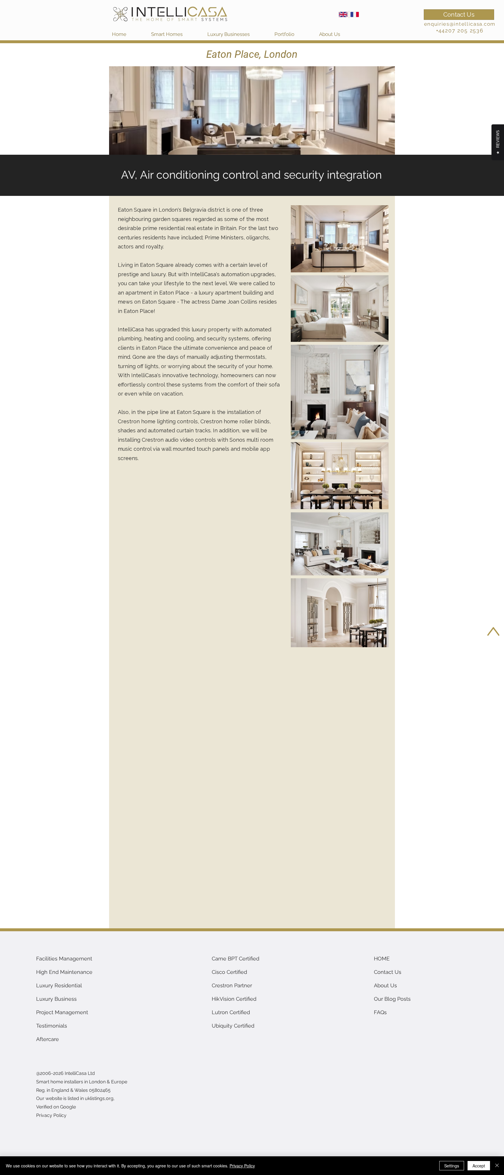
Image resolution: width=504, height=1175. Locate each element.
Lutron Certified (231, 1012)
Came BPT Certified (235, 958)
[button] (176, 34)
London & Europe (108, 1082)
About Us (385, 985)
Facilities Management (64, 958)
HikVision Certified (234, 999)
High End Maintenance (64, 972)
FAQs (380, 1012)
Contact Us (387, 972)
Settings (451, 1166)
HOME (382, 958)
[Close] (497, 1165)
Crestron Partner (232, 985)
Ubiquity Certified (233, 1026)
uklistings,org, (100, 1098)
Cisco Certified (229, 972)
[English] (343, 14)
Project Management (62, 1012)
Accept (479, 1166)
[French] (354, 14)
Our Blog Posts (392, 999)
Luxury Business (56, 999)
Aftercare (47, 1039)
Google (68, 1107)
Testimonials (51, 1026)
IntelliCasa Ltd (80, 1073)
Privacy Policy (242, 1166)
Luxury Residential (59, 985)
